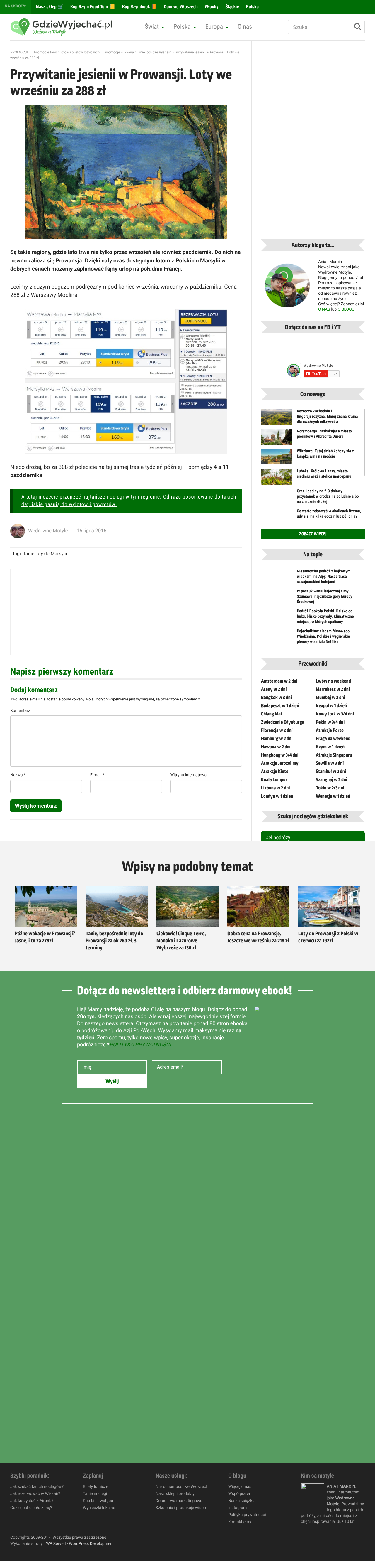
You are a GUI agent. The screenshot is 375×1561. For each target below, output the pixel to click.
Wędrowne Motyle (48, 531)
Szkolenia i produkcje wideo (181, 1508)
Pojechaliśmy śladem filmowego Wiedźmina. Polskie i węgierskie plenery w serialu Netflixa (323, 636)
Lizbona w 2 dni (275, 788)
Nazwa (17, 775)
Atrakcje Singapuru (334, 755)
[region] (76, 1518)
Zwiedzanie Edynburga (282, 722)
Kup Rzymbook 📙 (139, 6)
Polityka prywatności (247, 1515)
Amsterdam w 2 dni (279, 681)
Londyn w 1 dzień (277, 796)
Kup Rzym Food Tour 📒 (92, 6)
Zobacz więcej (312, 534)
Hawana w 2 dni (276, 747)
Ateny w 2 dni (274, 689)
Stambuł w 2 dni (331, 771)
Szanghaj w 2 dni (331, 779)
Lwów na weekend (333, 681)
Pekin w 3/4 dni (330, 722)
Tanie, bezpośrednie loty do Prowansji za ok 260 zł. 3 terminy (114, 941)
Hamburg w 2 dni (277, 738)
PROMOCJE (19, 52)
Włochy (211, 6)
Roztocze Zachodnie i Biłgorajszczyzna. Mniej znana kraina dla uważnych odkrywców (327, 416)
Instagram (237, 1508)
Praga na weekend (333, 738)
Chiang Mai (271, 714)
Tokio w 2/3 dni (330, 788)
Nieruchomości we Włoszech (182, 1486)
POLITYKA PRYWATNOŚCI (140, 1045)
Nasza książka (241, 1500)
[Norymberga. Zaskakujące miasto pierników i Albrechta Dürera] (276, 440)
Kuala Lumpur (274, 779)
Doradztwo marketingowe (179, 1500)
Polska (252, 6)
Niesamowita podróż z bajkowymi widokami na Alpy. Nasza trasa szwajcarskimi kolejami (324, 576)
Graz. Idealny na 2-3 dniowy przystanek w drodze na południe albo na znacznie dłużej (328, 496)
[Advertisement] (126, 612)
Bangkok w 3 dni (276, 697)
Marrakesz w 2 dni (333, 689)
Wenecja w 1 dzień (333, 796)
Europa (214, 27)
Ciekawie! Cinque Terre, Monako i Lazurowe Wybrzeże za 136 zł (181, 941)
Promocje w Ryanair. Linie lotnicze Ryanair (138, 52)
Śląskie (231, 6)
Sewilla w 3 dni (330, 763)
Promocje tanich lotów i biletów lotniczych (67, 52)
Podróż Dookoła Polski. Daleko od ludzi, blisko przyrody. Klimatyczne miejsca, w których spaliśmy (325, 616)
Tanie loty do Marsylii (45, 553)
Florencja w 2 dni (277, 730)
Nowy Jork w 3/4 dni (335, 714)
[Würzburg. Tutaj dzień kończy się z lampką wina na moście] (276, 456)
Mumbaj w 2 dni (330, 697)
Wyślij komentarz (36, 806)
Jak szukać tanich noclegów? (37, 1486)
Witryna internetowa (188, 775)
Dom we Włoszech (180, 6)
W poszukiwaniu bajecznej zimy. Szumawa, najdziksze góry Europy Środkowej (324, 596)
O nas (245, 27)
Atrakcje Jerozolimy (280, 763)
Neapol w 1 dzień (331, 705)
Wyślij (112, 1081)
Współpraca (239, 1493)
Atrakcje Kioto (274, 771)
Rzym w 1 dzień (330, 747)
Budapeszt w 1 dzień (280, 705)
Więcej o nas (239, 1486)
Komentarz (20, 710)
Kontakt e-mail (241, 1522)
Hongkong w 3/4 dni (280, 755)
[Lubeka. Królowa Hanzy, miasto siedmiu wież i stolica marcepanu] (276, 480)
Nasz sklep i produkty (175, 1493)
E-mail (97, 775)
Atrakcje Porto (330, 730)
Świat (152, 27)
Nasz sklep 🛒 (49, 6)
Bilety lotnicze (95, 1486)
